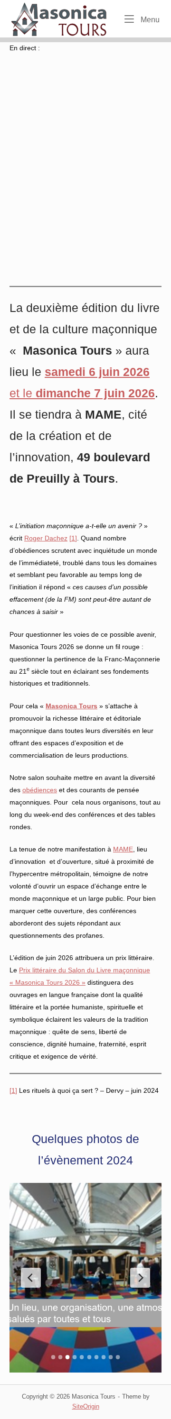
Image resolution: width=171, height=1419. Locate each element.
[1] (73, 538)
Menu (149, 19)
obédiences (39, 790)
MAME (123, 849)
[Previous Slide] (31, 1278)
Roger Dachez (45, 538)
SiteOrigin (85, 1406)
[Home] (61, 18)
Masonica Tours (71, 706)
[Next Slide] (140, 1278)
